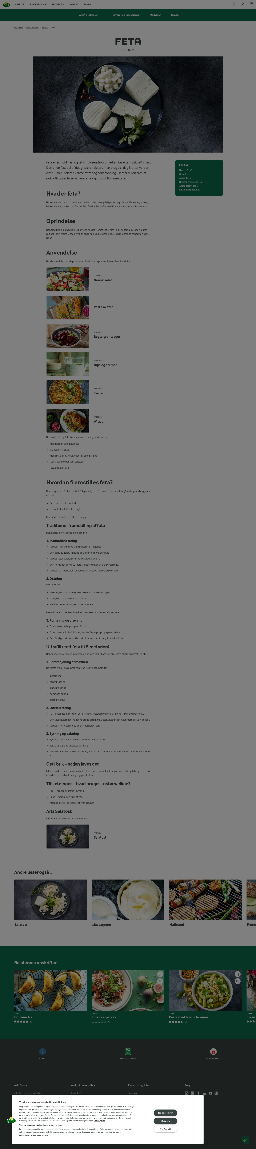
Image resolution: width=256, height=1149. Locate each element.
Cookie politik (99, 1121)
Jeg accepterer (165, 1113)
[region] (108, 1119)
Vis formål (165, 1129)
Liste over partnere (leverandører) (34, 1135)
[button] (11, 1121)
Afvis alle (165, 1121)
